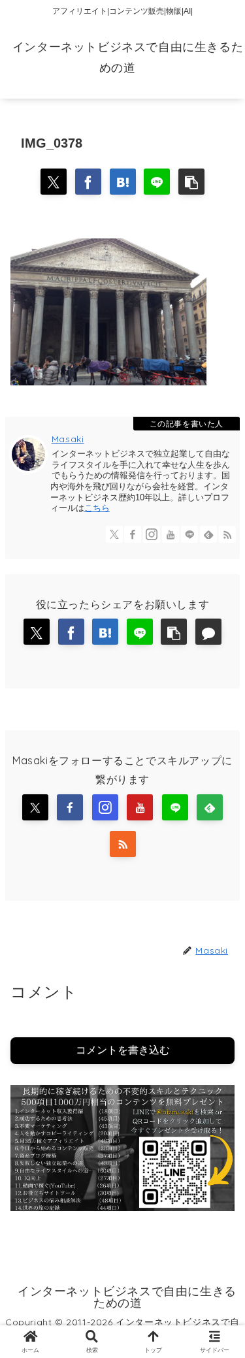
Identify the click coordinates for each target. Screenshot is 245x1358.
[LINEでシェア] (157, 182)
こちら (97, 508)
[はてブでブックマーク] (123, 182)
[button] (191, 182)
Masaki (68, 439)
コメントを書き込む (123, 1050)
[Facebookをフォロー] (132, 534)
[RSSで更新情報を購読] (227, 534)
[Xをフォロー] (114, 534)
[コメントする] (208, 632)
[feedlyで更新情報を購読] (208, 534)
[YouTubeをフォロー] (170, 534)
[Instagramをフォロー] (151, 534)
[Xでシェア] (54, 182)
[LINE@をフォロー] (189, 534)
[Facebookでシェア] (88, 182)
